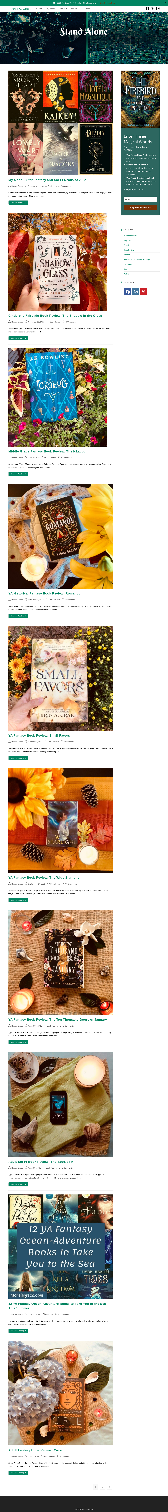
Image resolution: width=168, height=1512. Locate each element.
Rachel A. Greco (19, 8)
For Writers (128, 264)
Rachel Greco (17, 186)
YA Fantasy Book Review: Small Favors (39, 735)
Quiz (125, 269)
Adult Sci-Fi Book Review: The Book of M (41, 1161)
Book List (52, 186)
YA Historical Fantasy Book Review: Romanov (44, 593)
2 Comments (66, 186)
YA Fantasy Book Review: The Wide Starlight (43, 877)
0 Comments (71, 322)
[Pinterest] (143, 291)
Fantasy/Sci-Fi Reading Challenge (137, 259)
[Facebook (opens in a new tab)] (147, 8)
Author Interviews (130, 236)
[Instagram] (135, 291)
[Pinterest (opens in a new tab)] (152, 8)
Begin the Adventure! (140, 207)
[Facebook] (127, 291)
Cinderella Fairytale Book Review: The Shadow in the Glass (55, 315)
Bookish (127, 255)
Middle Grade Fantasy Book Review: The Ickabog (47, 451)
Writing (126, 274)
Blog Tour (127, 240)
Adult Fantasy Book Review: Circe (35, 1450)
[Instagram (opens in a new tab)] (158, 8)
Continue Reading (19, 203)
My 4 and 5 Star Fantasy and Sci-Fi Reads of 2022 (47, 180)
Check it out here (107, 3)
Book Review (55, 322)
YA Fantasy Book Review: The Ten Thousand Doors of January (57, 1019)
